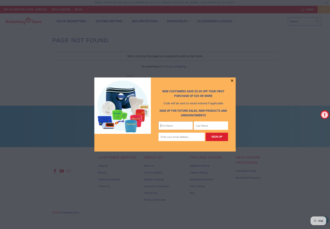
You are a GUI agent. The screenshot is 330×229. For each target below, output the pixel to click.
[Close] (232, 80)
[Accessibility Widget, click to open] (324, 114)
